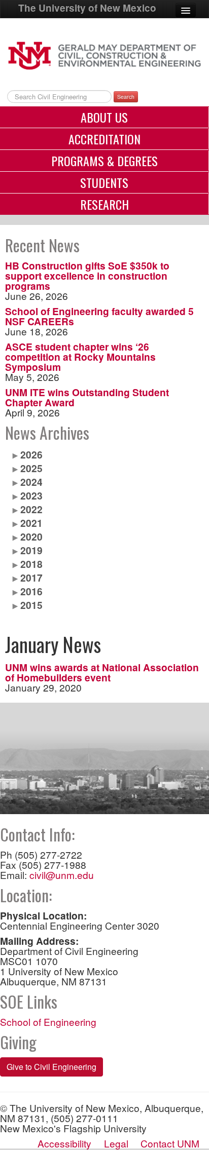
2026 (31, 454)
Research (104, 204)
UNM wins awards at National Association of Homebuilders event (102, 672)
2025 (31, 468)
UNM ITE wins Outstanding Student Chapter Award (87, 397)
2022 (31, 509)
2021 (31, 522)
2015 (31, 604)
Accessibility (64, 1143)
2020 (31, 536)
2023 (31, 495)
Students (104, 182)
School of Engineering (48, 1021)
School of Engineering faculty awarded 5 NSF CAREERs (99, 316)
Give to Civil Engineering (51, 1066)
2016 (31, 591)
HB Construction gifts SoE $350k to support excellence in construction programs (87, 275)
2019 (31, 550)
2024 (31, 481)
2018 (31, 563)
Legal (116, 1143)
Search (125, 96)
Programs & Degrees (104, 160)
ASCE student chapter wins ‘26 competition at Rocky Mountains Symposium (80, 356)
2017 (31, 577)
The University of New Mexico (87, 8)
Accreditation (104, 139)
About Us (104, 117)
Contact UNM (170, 1143)
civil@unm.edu (61, 874)
